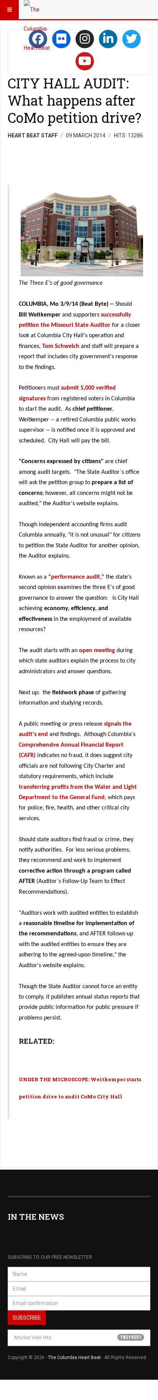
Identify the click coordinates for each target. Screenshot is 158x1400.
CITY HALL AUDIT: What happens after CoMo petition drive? (75, 100)
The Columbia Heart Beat (74, 1357)
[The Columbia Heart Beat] (39, 9)
